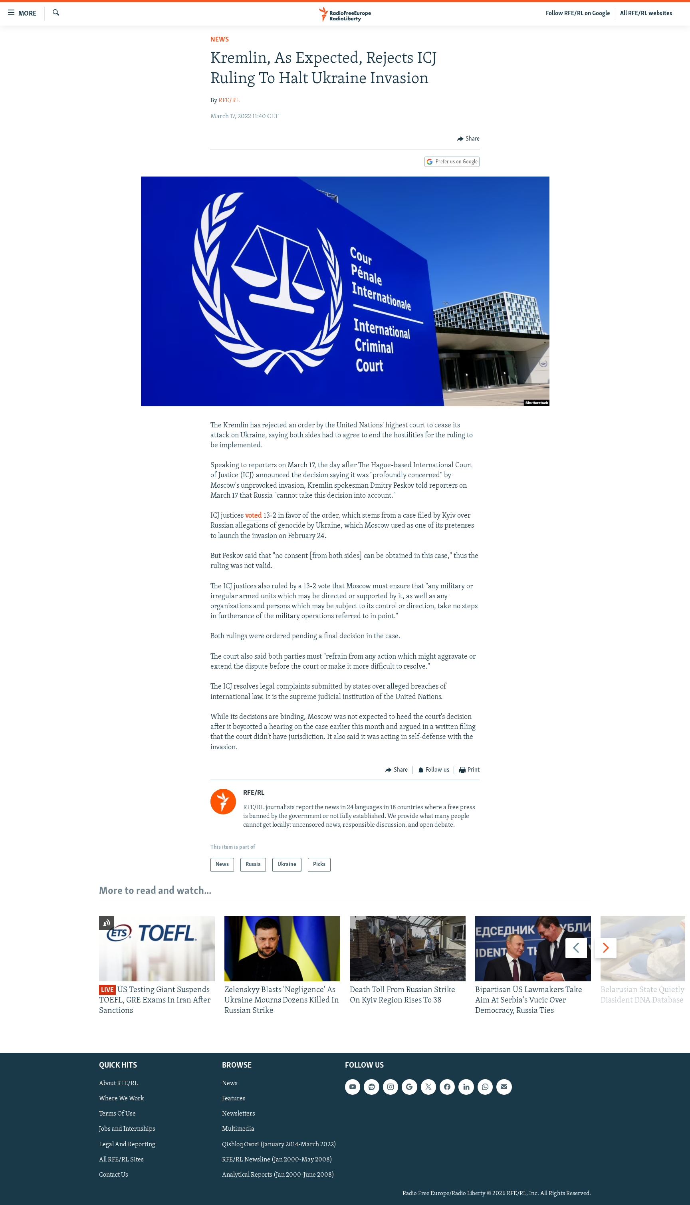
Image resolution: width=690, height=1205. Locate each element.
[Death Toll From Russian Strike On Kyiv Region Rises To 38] (408, 948)
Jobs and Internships (127, 1129)
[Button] (468, 139)
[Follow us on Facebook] (447, 1086)
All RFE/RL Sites (121, 1159)
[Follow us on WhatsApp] (485, 1086)
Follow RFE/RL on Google (578, 13)
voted (253, 516)
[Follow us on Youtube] (352, 1086)
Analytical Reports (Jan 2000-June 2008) (278, 1174)
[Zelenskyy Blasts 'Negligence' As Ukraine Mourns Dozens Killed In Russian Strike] (282, 948)
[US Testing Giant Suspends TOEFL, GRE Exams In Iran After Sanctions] (157, 948)
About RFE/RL (118, 1083)
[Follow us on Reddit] (371, 1086)
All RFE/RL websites (646, 13)
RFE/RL (229, 100)
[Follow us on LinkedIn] (466, 1086)
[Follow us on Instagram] (390, 1086)
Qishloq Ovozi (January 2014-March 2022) (279, 1144)
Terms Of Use (117, 1114)
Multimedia (238, 1129)
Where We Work (121, 1099)
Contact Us (113, 1174)
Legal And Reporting (127, 1144)
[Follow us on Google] (409, 1086)
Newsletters (238, 1114)
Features (234, 1099)
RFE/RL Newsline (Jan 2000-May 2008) (277, 1159)
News (219, 40)
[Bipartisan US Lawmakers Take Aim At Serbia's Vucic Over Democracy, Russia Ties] (533, 948)
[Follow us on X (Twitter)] (428, 1086)
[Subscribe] (504, 1086)
